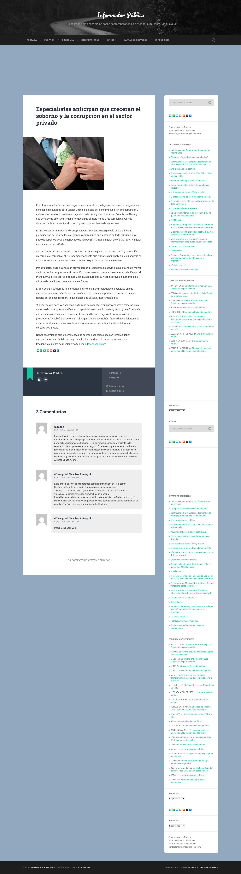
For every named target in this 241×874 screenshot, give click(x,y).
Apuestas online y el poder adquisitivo (188, 180)
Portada (32, 40)
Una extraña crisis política (183, 169)
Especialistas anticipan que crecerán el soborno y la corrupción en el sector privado (88, 115)
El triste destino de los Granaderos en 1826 (191, 197)
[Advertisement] (120, 65)
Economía (68, 40)
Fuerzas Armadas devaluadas (184, 269)
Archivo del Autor (39, 379)
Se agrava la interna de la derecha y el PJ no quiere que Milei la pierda (191, 214)
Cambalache (176, 250)
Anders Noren (196, 867)
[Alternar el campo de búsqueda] (213, 40)
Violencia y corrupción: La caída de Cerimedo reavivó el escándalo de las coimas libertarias (192, 226)
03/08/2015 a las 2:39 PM (66, 430)
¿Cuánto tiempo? (178, 265)
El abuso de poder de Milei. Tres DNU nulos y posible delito (191, 349)
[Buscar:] (191, 102)
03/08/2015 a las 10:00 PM (66, 477)
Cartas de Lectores (135, 40)
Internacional (90, 40)
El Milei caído (177, 220)
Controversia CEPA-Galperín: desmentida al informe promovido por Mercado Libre (191, 163)
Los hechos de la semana (182, 246)
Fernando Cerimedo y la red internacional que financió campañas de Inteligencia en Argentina (192, 258)
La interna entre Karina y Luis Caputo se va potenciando (191, 287)
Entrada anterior (116, 386)
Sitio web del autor (45, 379)
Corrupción (162, 40)
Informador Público (120, 15)
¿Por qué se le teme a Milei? (184, 208)
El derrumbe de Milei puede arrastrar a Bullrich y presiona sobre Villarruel (192, 233)
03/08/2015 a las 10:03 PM (66, 521)
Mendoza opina (96, 344)
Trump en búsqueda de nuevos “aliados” (189, 157)
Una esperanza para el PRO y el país (187, 192)
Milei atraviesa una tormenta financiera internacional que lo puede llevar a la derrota (191, 240)
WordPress (84, 867)
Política (49, 40)
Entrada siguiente (117, 391)
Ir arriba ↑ (212, 867)
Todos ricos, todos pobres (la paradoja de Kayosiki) (190, 762)
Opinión (111, 40)
